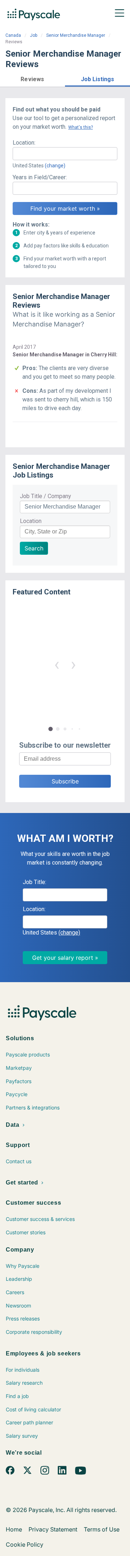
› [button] (73, 664)
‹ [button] (56, 664)
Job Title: (34, 882)
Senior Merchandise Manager (75, 35)
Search (34, 548)
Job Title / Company (45, 496)
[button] (32, 78)
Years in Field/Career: (40, 177)
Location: (24, 142)
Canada (13, 35)
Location (31, 521)
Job (33, 35)
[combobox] (65, 153)
